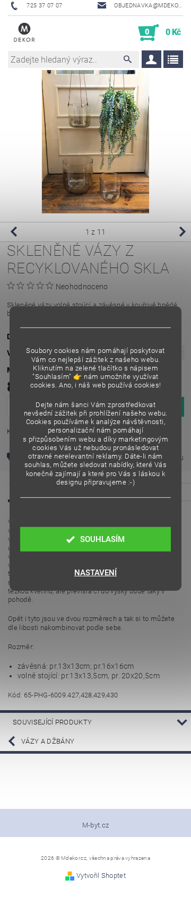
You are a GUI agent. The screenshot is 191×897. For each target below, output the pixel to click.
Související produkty (52, 722)
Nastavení (95, 572)
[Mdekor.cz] (24, 33)
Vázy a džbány (47, 741)
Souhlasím (102, 539)
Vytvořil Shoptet (101, 875)
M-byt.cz (95, 825)
